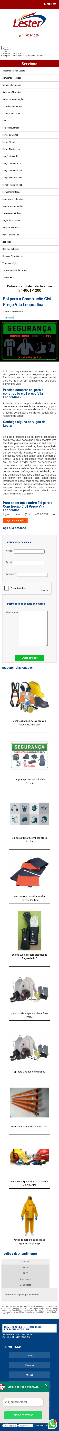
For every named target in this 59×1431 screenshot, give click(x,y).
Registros (6, 242)
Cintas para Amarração (12, 99)
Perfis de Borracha (10, 228)
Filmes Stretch (9, 142)
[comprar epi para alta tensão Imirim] (29, 1101)
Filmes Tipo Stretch (11, 149)
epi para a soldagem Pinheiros (29, 1071)
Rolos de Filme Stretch (12, 256)
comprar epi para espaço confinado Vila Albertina (29, 1183)
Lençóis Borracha (10, 156)
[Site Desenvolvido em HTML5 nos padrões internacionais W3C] (25, 1425)
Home (29, 1355)
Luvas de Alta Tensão (12, 185)
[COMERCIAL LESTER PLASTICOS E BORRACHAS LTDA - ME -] (29, 19)
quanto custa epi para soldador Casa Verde (29, 1015)
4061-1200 (32, 35)
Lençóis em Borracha (12, 178)
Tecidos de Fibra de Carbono (15, 270)
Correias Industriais (11, 113)
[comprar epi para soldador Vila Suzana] (29, 754)
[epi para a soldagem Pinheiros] (29, 1046)
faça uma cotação (15, 520)
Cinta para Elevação (11, 92)
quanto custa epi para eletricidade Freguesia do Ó (29, 956)
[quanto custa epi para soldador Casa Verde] (29, 988)
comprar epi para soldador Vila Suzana (29, 781)
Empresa (29, 1365)
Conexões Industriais (12, 106)
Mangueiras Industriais (12, 206)
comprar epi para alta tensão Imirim (29, 1126)
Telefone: (11, 574)
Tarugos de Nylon (10, 263)
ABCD (25, 1273)
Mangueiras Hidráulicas (13, 199)
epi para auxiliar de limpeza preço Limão (29, 840)
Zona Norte (25, 1279)
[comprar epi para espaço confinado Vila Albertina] (29, 1156)
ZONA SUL (25, 1267)
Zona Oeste (25, 1285)
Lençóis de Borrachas (12, 170)
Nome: (10, 551)
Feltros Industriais (10, 128)
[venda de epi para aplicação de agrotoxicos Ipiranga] (29, 1214)
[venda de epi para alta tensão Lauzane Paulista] (29, 871)
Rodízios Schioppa (10, 249)
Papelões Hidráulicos (12, 213)
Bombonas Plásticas (11, 78)
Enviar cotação (29, 657)
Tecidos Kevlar (9, 277)
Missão (29, 1375)
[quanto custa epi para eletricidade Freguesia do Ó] (29, 929)
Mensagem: (12, 612)
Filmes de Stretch (10, 135)
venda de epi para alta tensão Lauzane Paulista (29, 898)
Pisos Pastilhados (10, 235)
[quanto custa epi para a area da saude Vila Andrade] (29, 696)
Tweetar (9, 317)
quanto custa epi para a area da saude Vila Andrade (29, 723)
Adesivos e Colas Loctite (13, 71)
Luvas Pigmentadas (11, 192)
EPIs (4, 121)
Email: (9, 562)
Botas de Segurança (11, 85)
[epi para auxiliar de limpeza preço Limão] (29, 813)
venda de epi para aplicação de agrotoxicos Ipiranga (29, 1241)
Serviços (29, 64)
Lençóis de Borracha (11, 163)
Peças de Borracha (11, 220)
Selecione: (25, 1261)
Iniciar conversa (23, 1415)
